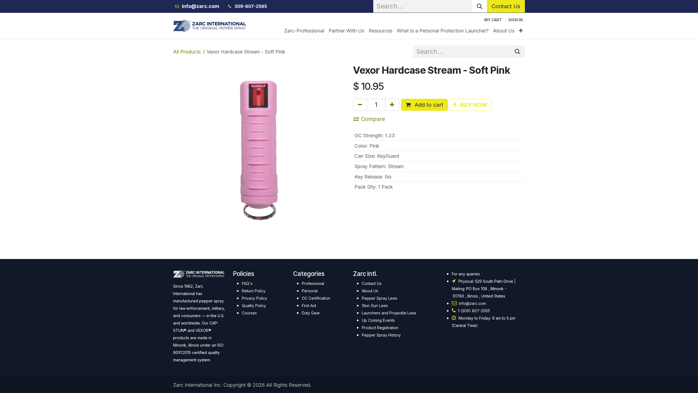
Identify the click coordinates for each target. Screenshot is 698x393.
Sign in (515, 20)
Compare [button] (373, 119)
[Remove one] (360, 105)
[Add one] (392, 105)
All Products (187, 52)
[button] (470, 105)
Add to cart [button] (428, 105)
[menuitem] (304, 31)
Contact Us (506, 6)
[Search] (479, 6)
